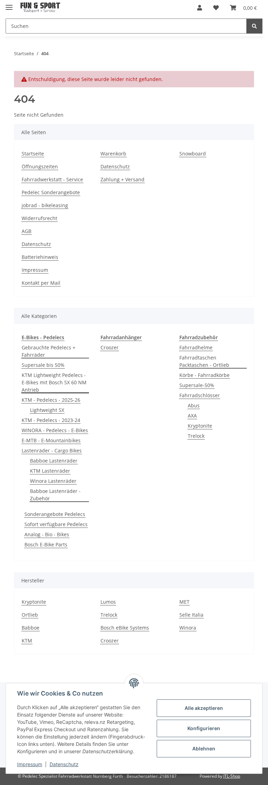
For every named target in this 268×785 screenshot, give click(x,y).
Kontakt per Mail (41, 282)
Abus (194, 405)
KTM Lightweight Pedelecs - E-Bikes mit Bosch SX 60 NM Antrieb (54, 382)
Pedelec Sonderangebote (51, 192)
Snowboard (192, 153)
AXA (192, 415)
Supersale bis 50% (43, 365)
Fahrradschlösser (199, 395)
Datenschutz (64, 764)
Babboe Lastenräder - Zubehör (55, 495)
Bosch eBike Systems (124, 627)
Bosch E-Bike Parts (45, 544)
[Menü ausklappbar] (9, 4)
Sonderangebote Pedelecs (54, 514)
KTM (27, 640)
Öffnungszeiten (40, 166)
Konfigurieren (203, 728)
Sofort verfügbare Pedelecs (56, 524)
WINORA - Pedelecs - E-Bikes (55, 430)
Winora (187, 627)
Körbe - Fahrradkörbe (204, 375)
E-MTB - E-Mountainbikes (51, 440)
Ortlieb (30, 614)
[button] (200, 8)
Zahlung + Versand (122, 179)
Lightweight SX (47, 410)
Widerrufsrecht (39, 218)
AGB (26, 231)
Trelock (196, 436)
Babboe (30, 627)
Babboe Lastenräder (53, 460)
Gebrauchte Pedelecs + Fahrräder (48, 351)
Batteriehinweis (40, 257)
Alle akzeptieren (204, 708)
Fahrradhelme (196, 347)
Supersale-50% (196, 385)
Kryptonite (200, 425)
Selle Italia (191, 614)
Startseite (33, 153)
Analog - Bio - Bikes (46, 534)
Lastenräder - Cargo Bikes (52, 450)
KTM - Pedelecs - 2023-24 (51, 420)
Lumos (108, 601)
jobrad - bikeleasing (45, 205)
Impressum (29, 764)
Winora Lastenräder (53, 481)
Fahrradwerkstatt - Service (52, 179)
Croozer (109, 347)
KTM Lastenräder (50, 470)
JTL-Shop (231, 776)
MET (184, 601)
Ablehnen (203, 748)
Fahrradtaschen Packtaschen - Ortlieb (204, 361)
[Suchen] (254, 26)
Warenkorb (113, 153)
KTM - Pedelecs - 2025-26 (51, 400)
